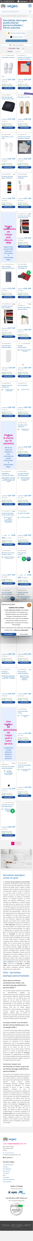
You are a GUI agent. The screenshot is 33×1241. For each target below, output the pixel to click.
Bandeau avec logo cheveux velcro (8, 553)
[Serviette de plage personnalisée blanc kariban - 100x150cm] (8, 523)
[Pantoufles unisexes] (8, 68)
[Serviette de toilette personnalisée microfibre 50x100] (24, 318)
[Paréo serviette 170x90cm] (24, 186)
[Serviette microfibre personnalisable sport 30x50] (8, 777)
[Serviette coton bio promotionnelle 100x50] (8, 815)
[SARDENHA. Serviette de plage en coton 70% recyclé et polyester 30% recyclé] (8, 484)
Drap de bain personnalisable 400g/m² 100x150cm (24, 673)
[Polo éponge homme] (24, 563)
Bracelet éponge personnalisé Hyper (8, 98)
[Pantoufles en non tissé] (8, 147)
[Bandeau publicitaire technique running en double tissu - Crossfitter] (8, 682)
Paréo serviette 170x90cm (22, 177)
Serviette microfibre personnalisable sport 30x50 (8, 768)
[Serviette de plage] (24, 523)
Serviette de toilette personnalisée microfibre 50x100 (24, 309)
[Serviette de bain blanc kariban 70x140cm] (8, 316)
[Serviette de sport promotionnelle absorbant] (24, 484)
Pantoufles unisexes (8, 57)
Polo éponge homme (22, 553)
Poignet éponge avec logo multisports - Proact (24, 594)
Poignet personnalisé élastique (22, 347)
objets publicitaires (8, 961)
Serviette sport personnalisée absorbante (6, 347)
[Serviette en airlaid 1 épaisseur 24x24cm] (24, 147)
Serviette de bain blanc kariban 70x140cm (7, 307)
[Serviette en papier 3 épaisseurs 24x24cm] (24, 68)
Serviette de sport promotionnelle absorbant (23, 475)
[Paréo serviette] (24, 395)
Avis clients (6, 1173)
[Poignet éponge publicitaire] (8, 395)
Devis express (8, 88)
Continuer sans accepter (8, 604)
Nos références (7, 1169)
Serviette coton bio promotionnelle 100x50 (8, 806)
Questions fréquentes (9, 1179)
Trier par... (10, 51)
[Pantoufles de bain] (24, 642)
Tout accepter (8, 634)
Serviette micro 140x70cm (23, 425)
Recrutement (6, 1171)
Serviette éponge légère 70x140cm (7, 177)
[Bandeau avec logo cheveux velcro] (8, 563)
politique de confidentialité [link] (21, 630)
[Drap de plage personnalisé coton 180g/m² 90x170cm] (8, 277)
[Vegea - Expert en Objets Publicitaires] (9, 8)
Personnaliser (24, 634)
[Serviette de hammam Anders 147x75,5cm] (8, 642)
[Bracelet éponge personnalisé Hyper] (8, 107)
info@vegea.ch (24, 1)
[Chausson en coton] (24, 107)
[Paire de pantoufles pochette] (24, 775)
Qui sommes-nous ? (8, 1164)
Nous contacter (7, 1181)
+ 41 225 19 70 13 (9, 1153)
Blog (4, 1175)
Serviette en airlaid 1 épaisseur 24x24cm (24, 137)
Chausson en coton (24, 97)
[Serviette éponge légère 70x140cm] (8, 186)
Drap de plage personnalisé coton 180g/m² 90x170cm (8, 268)
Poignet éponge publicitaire (7, 386)
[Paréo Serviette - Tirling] (24, 721)
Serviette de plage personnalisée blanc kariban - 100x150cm (8, 514)
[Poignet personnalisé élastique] (24, 356)
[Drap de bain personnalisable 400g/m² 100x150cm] (24, 682)
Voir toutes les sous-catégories (16, 40)
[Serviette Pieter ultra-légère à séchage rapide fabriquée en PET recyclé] (24, 277)
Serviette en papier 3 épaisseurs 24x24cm (24, 58)
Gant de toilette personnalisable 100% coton (7, 594)
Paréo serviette (22, 385)
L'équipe (5, 1167)
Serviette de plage (24, 513)
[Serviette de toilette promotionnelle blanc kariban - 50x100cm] (24, 226)
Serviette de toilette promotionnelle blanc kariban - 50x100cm (24, 218)
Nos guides (6, 1177)
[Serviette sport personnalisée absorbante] (8, 356)
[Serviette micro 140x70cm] (24, 435)
